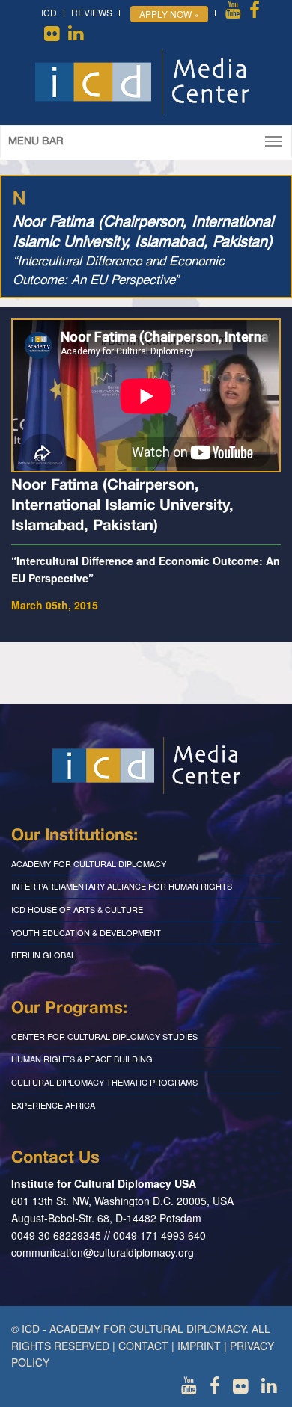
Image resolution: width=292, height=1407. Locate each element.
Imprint (199, 1345)
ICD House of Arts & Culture (77, 909)
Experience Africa (53, 1105)
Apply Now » (169, 13)
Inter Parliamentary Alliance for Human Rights (121, 886)
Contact (143, 1345)
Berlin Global (43, 955)
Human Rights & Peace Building (82, 1059)
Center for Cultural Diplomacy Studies (104, 1036)
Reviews (91, 12)
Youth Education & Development (86, 932)
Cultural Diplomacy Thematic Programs (104, 1082)
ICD (49, 12)
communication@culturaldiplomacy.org (102, 1252)
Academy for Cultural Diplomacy (88, 863)
